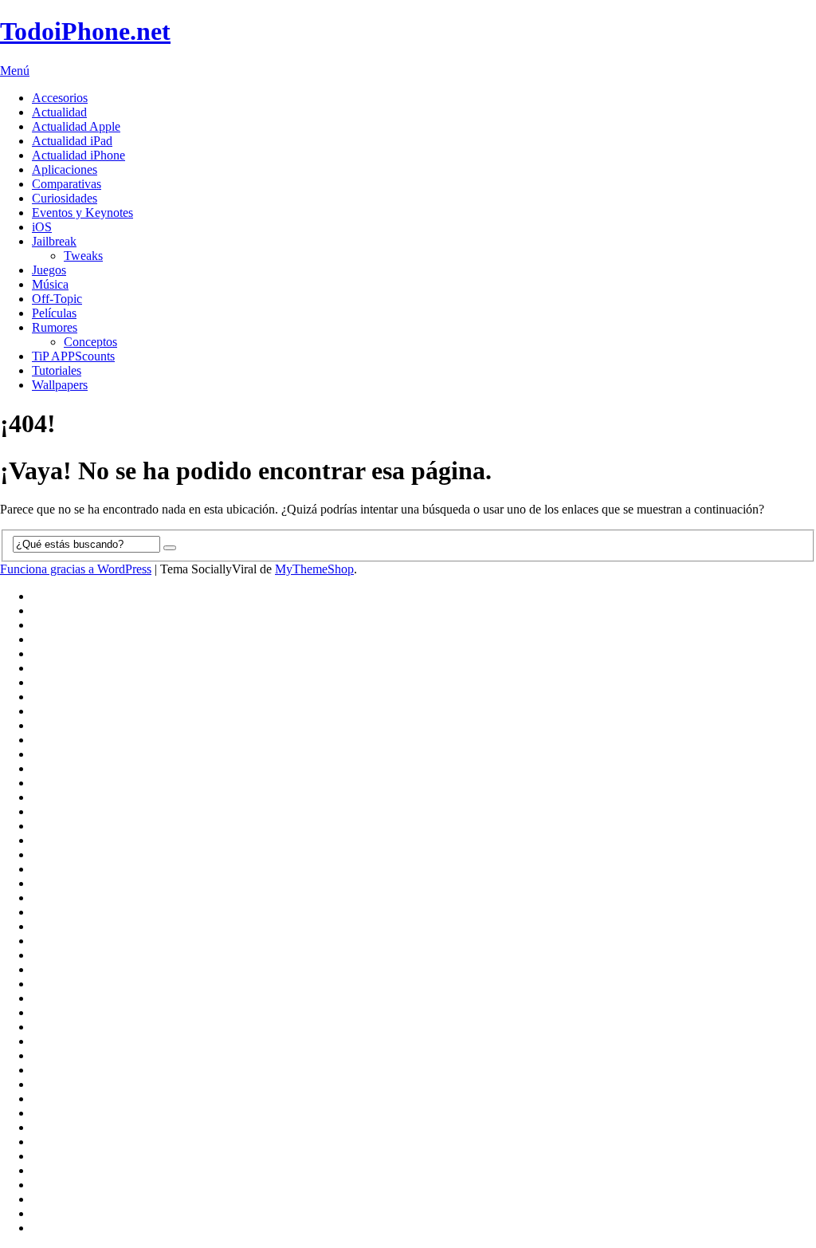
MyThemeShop (314, 569)
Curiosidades (64, 198)
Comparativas (66, 184)
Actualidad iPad (72, 141)
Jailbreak (54, 241)
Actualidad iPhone (78, 155)
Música (50, 284)
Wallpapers (60, 385)
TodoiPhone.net (85, 31)
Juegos (49, 270)
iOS (42, 227)
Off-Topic (57, 298)
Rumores (54, 327)
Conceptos (90, 341)
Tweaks (83, 255)
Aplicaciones (64, 169)
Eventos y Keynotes (82, 212)
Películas (54, 313)
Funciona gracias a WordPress (75, 569)
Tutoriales (56, 370)
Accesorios (60, 97)
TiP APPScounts (73, 356)
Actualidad (59, 112)
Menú (14, 70)
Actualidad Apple (76, 126)
